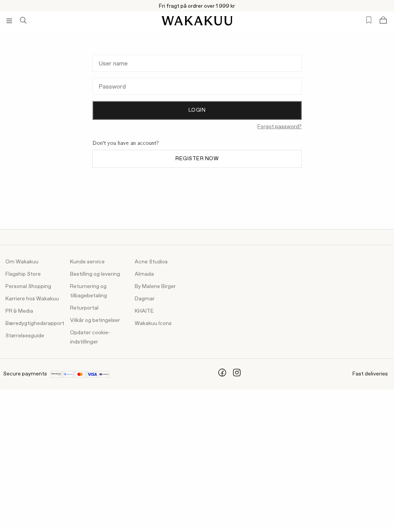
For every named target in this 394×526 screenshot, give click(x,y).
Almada (144, 274)
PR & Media (19, 311)
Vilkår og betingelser (95, 320)
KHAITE (144, 311)
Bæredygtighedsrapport (34, 323)
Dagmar (145, 298)
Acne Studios (151, 261)
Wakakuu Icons (153, 323)
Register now (197, 158)
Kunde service (87, 261)
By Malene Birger (155, 286)
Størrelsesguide (24, 335)
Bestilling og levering (95, 274)
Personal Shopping (28, 286)
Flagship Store (23, 274)
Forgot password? (279, 126)
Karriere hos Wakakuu (32, 298)
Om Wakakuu (21, 261)
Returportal (84, 308)
